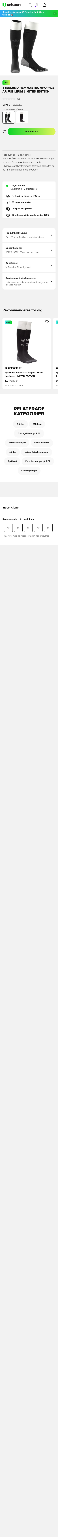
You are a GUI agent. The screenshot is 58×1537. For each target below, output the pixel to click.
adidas (12, 452)
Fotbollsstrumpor (17, 443)
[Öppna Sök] (30, 5)
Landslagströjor (29, 471)
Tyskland (12, 461)
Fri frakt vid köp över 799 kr (26, 196)
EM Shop (37, 424)
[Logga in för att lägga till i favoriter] (4, 131)
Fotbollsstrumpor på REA (37, 461)
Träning (20, 424)
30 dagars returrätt (21, 202)
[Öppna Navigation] (52, 5)
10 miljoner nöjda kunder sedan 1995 (30, 215)
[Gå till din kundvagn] (44, 5)
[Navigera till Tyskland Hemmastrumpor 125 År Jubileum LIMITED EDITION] (22, 117)
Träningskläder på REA (29, 433)
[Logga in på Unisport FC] (37, 5)
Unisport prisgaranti (22, 209)
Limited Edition (41, 443)
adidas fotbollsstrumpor (37, 452)
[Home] (11, 5)
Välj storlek (31, 131)
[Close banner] (55, 13)
